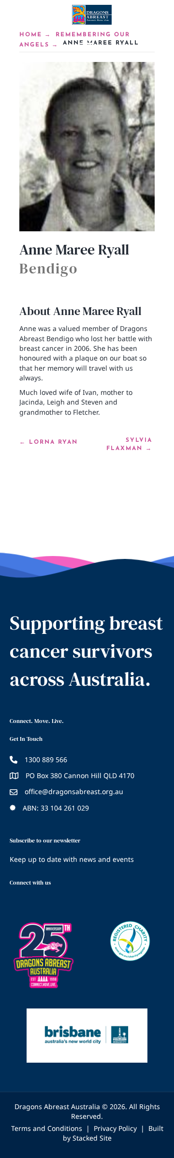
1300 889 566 (46, 759)
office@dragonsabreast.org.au (74, 791)
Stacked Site (92, 1138)
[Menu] (87, 43)
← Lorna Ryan (48, 442)
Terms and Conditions (46, 1128)
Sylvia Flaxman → (129, 444)
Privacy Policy (115, 1128)
